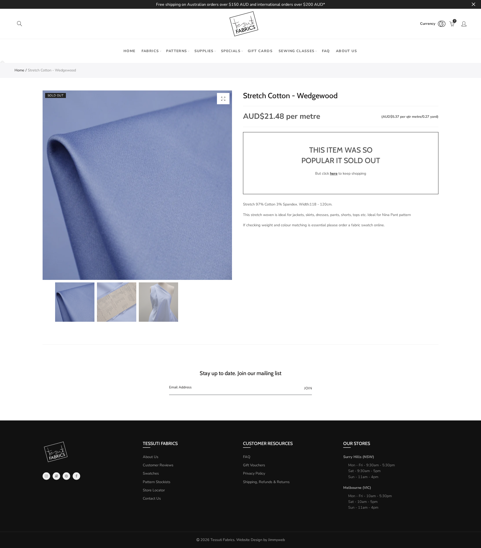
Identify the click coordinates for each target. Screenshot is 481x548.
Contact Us (152, 498)
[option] (137, 185)
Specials (231, 51)
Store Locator (154, 490)
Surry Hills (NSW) (358, 456)
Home (130, 51)
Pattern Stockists (156, 481)
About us (346, 51)
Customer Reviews (158, 465)
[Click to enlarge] (223, 98)
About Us (150, 456)
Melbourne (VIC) (357, 487)
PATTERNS (176, 51)
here (333, 173)
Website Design (249, 539)
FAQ (326, 51)
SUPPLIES (204, 51)
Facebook (76, 476)
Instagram (46, 476)
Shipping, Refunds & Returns (266, 481)
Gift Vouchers (254, 465)
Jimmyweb (276, 539)
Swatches (151, 473)
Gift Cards (260, 51)
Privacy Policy (254, 473)
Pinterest (66, 476)
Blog (56, 476)
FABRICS (150, 51)
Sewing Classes (297, 51)
